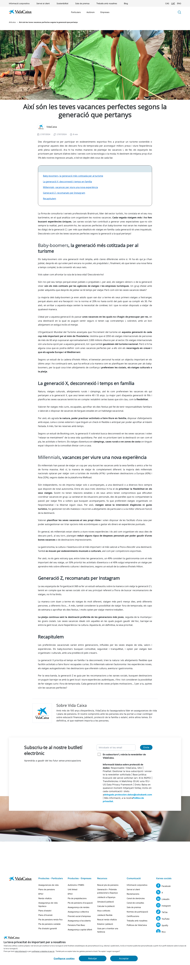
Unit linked (72, 889)
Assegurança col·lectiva (78, 912)
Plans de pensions (46, 889)
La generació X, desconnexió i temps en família (67, 181)
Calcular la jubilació (106, 906)
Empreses (104, 12)
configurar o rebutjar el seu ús (42, 951)
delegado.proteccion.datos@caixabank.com (128, 794)
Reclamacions (133, 894)
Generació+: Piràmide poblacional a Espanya (107, 891)
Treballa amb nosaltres (106, 3)
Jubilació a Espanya (106, 897)
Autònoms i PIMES (76, 885)
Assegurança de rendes (78, 907)
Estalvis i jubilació (105, 924)
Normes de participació (137, 912)
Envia (146, 747)
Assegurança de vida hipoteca (48, 904)
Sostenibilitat (62, 3)
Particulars (76, 12)
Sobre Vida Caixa (71, 705)
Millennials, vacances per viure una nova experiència (70, 187)
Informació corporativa (19, 3)
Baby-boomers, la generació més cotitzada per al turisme (73, 175)
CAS (167, 3)
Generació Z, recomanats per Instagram (64, 192)
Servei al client (43, 3)
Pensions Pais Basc (76, 925)
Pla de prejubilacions (77, 898)
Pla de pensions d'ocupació (80, 903)
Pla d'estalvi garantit (47, 928)
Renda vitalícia (45, 898)
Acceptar (124, 958)
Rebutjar (92, 958)
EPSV (40, 894)
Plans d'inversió (45, 915)
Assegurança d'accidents (79, 920)
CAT (173, 3)
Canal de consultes (135, 903)
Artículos (12, 22)
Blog (126, 3)
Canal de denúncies (136, 898)
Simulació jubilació (105, 901)
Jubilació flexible (104, 915)
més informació (21, 951)
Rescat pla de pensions (107, 885)
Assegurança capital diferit (80, 929)
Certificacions (133, 916)
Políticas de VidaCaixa (137, 925)
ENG (179, 3)
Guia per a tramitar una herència (107, 930)
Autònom (91, 12)
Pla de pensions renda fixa (50, 919)
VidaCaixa (51, 127)
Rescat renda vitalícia (107, 919)
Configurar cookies (64, 958)
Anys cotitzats (103, 910)
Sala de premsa (82, 3)
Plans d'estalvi (44, 910)
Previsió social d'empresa (79, 916)
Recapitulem (49, 198)
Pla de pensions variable (49, 924)
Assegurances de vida (48, 885)
